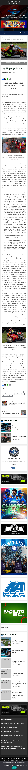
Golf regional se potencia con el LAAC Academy (6, 641)
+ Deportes (23, 758)
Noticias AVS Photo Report (7, 395)
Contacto (21, 760)
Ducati (22, 391)
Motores (22, 393)
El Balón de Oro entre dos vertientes (6, 663)
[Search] (24, 32)
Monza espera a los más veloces (6, 427)
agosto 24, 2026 (16, 698)
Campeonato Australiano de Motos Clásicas (11, 391)
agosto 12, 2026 (16, 439)
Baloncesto (12, 758)
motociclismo (11, 393)
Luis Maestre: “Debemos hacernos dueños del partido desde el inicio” (6, 684)
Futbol (7, 758)
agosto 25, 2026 (16, 686)
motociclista (17, 393)
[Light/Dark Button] (21, 32)
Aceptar (14, 767)
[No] (26, 765)
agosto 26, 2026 (16, 429)
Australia (7, 388)
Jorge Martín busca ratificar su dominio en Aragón (6, 438)
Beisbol (3, 758)
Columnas (6, 760)
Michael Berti (4, 393)
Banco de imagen (14, 760)
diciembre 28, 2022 (7, 72)
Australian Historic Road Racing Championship (11, 390)
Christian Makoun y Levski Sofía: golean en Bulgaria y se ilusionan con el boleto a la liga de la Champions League (6, 695)
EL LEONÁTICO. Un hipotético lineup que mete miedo (6, 673)
